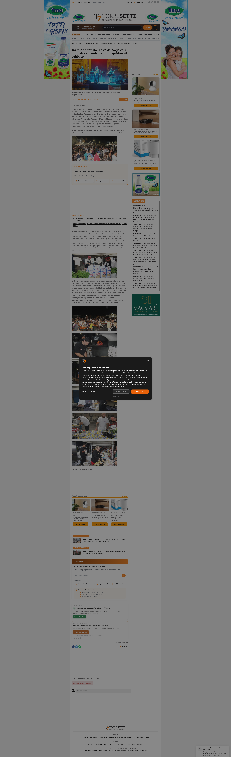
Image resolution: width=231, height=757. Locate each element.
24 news (117, 737)
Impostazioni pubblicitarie (117, 384)
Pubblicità (123, 751)
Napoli (147, 737)
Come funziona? (77, 637)
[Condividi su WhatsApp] (79, 646)
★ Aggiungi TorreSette (80, 632)
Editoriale (111, 737)
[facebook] (149, 2)
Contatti (94, 751)
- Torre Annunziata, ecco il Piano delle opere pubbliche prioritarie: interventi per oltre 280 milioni (145, 270)
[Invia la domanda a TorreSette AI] (124, 575)
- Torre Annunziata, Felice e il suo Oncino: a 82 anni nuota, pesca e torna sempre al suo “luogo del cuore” (145, 218)
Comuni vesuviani (126, 737)
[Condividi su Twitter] (76, 646)
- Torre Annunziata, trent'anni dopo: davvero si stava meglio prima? (143, 278)
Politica (95, 737)
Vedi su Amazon (81, 524)
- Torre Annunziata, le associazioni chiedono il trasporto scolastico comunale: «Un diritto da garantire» (144, 260)
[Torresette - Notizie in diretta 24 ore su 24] (115, 728)
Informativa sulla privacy (117, 386)
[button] (89, 392)
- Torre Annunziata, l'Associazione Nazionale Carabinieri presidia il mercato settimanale (145, 252)
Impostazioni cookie (102, 386)
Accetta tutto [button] (140, 391)
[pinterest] (155, 2)
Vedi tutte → (124, 496)
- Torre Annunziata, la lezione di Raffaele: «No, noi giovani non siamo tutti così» (145, 245)
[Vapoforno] (146, 305)
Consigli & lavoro (98, 744)
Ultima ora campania (138, 737)
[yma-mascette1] (152, 18)
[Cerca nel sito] (155, 27)
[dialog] (115, 378)
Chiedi (148, 27)
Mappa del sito (139, 751)
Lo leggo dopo (123, 99)
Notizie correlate (119, 181)
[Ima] (146, 184)
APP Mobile (130, 751)
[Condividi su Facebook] (73, 646)
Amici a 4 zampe (109, 744)
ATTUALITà (79, 43)
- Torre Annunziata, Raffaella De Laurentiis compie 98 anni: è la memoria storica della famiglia (144, 227)
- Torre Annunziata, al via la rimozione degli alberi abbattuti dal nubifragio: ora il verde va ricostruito (145, 285)
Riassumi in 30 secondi (85, 181)
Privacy (100, 751)
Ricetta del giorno (120, 744)
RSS (146, 751)
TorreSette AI (87, 751)
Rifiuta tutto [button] (121, 391)
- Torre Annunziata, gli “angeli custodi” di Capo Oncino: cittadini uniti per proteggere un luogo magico (145, 237)
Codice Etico (107, 751)
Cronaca (89, 737)
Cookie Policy (116, 751)
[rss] (158, 2)
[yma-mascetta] (79, 18)
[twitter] (152, 2)
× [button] (148, 361)
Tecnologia (139, 744)
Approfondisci (103, 181)
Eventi (90, 744)
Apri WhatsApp (79, 617)
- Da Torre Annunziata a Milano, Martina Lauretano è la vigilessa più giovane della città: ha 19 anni (145, 209)
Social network (130, 744)
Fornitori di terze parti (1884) (119, 377)
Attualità (83, 737)
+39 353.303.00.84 (86, 611)
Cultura (101, 737)
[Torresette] (115, 17)
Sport (105, 737)
